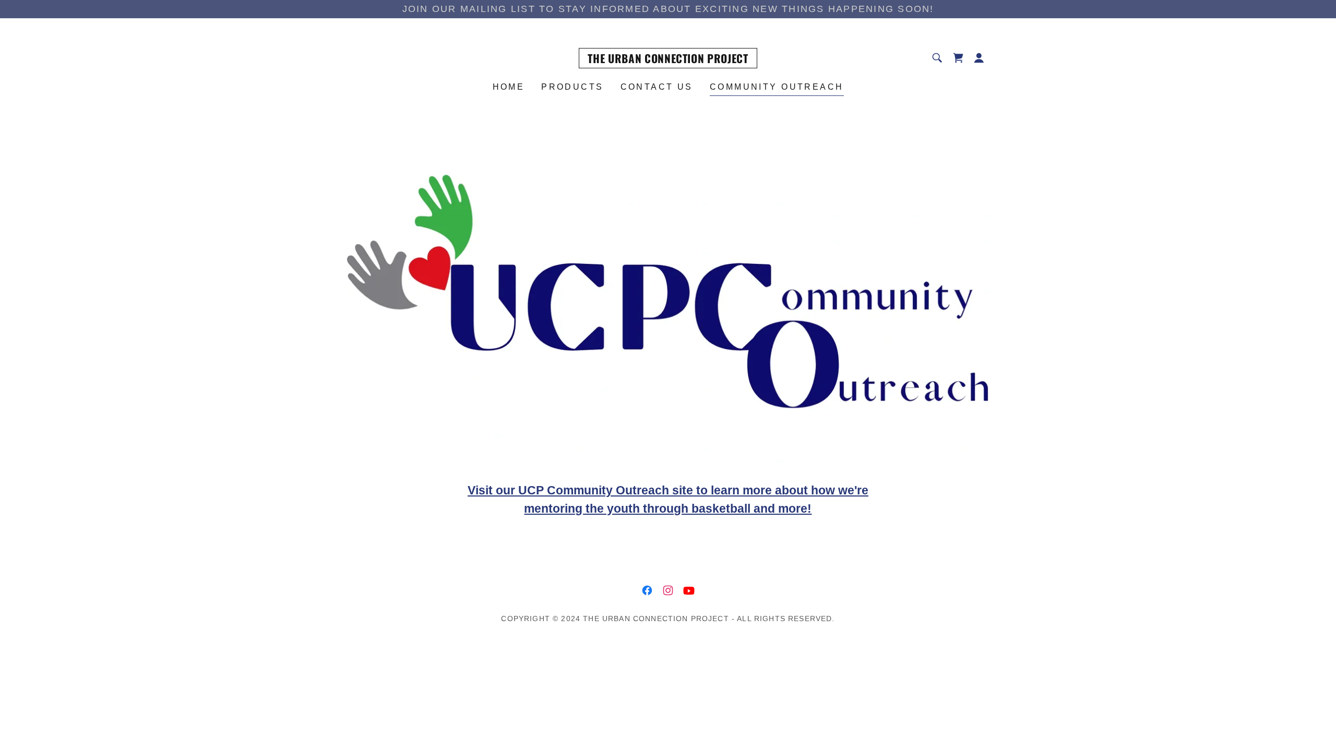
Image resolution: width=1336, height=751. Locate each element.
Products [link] (572, 86)
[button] (979, 57)
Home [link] (509, 86)
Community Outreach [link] (777, 86)
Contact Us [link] (657, 86)
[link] (668, 60)
